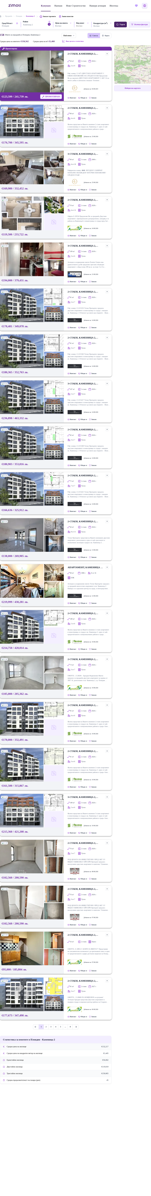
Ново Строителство (76, 5)
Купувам (46, 5)
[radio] (94, 35)
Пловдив (19, 16)
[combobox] (10, 26)
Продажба (8, 16)
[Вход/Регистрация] (144, 5)
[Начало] (14, 5)
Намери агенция (97, 5)
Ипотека (114, 5)
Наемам (58, 5)
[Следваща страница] (75, 1027)
